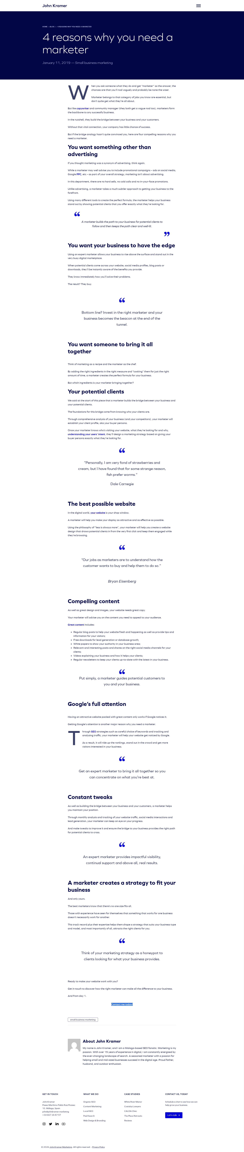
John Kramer (54, 6)
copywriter (83, 108)
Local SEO (88, 1111)
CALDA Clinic (130, 1111)
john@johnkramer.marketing (55, 1111)
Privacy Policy (98, 1147)
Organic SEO (89, 1102)
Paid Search (89, 1116)
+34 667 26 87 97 (51, 1115)
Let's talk (172, 1115)
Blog (52, 27)
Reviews (128, 1120)
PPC (79, 174)
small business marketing (83, 1019)
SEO (93, 731)
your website (98, 512)
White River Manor (133, 1102)
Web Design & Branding (94, 1120)
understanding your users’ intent (86, 434)
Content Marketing (92, 1106)
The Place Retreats (133, 1116)
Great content (76, 624)
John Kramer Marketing (60, 1147)
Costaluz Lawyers (132, 1106)
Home (44, 27)
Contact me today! (122, 1004)
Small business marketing (94, 63)
